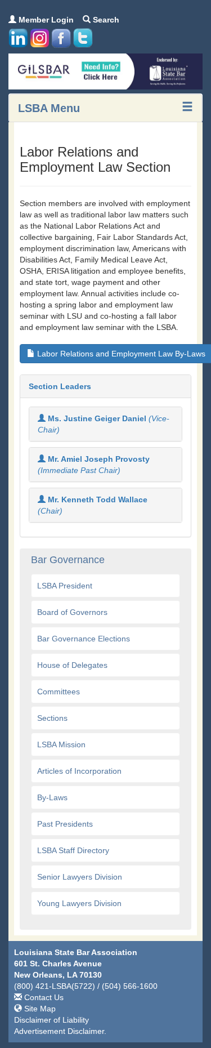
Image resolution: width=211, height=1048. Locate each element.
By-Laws (52, 797)
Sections (52, 718)
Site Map (39, 1008)
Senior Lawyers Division (79, 876)
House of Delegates (72, 665)
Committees (58, 691)
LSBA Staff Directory (73, 850)
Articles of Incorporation (79, 770)
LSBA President (64, 585)
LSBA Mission (61, 744)
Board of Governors (72, 612)
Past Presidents (65, 823)
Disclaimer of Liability (51, 1019)
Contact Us (43, 997)
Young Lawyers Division (79, 903)
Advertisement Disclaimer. (60, 1031)
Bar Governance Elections (83, 638)
